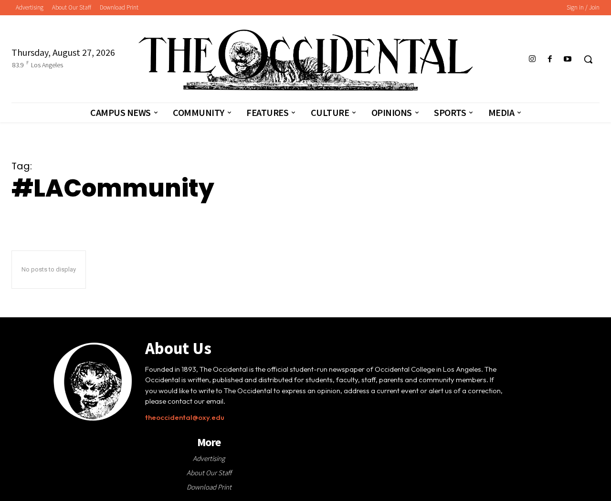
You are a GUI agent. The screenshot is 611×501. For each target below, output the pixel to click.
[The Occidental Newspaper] (305, 60)
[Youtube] (567, 59)
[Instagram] (532, 59)
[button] (588, 59)
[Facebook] (550, 59)
